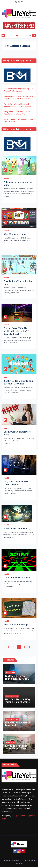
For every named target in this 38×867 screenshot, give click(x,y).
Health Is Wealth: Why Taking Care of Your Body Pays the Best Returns (17, 703)
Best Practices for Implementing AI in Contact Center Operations (16, 679)
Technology (10, 673)
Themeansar (19, 863)
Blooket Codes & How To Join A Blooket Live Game (18, 382)
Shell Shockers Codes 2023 (17, 528)
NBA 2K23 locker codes (15, 234)
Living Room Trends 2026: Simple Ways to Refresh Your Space (17, 748)
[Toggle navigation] (17, 35)
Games (6, 178)
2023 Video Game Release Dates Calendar (16, 483)
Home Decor (10, 742)
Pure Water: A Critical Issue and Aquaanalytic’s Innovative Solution (17, 726)
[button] (30, 35)
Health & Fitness (12, 696)
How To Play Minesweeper (17, 624)
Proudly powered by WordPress (12, 860)
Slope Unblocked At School (17, 577)
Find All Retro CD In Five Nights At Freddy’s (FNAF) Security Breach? (16, 331)
